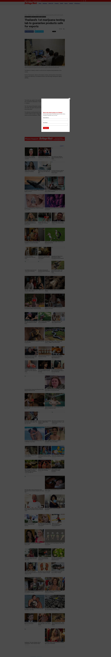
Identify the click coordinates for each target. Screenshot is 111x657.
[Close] (69, 99)
